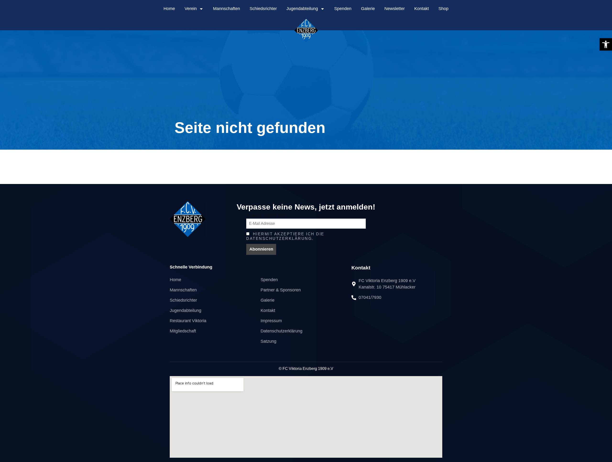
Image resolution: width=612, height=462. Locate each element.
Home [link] (169, 8)
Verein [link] (191, 8)
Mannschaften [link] (226, 8)
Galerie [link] (368, 8)
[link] (606, 44)
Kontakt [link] (421, 8)
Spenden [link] (342, 8)
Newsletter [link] (394, 8)
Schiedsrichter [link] (263, 8)
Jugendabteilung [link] (302, 8)
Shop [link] (443, 8)
